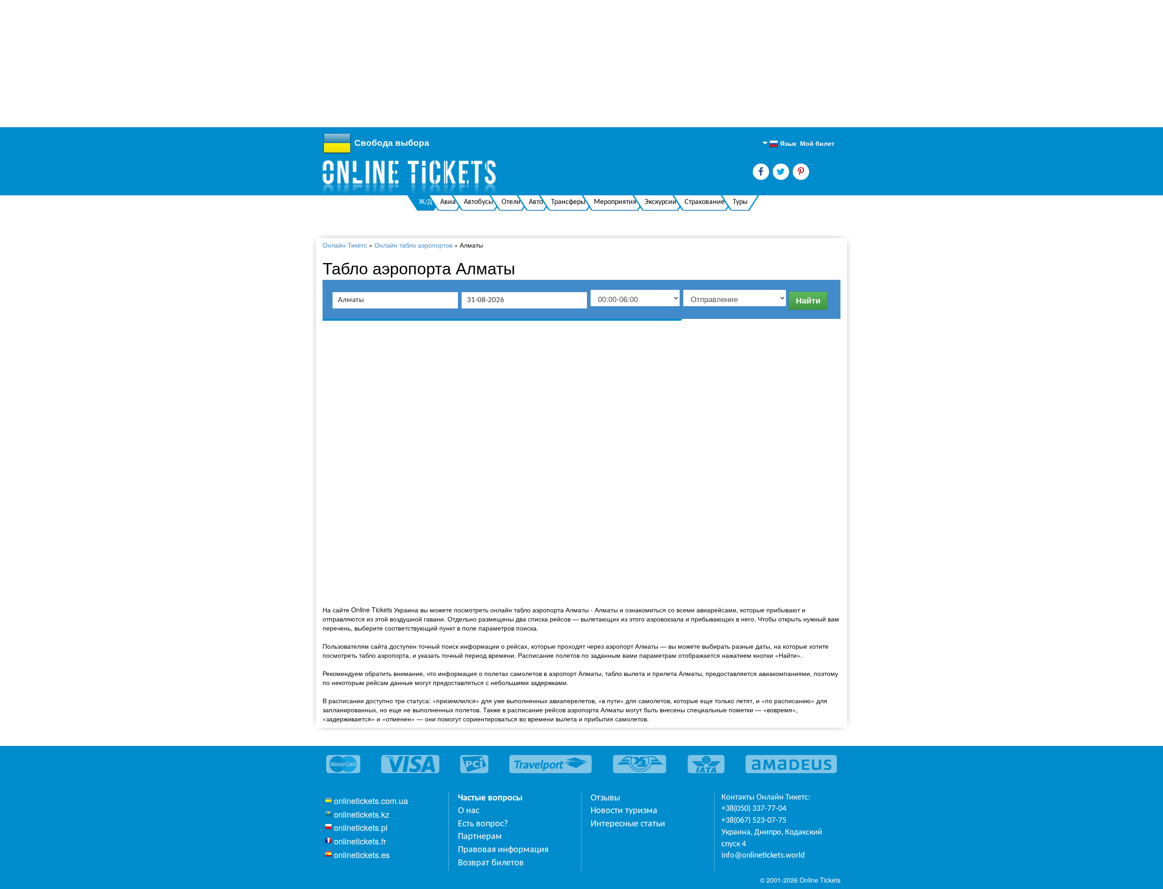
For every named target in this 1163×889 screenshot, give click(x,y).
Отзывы (605, 798)
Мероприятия (615, 202)
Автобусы (478, 202)
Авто (536, 202)
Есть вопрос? (483, 824)
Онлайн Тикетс (345, 244)
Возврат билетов (491, 863)
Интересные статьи (628, 824)
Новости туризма (624, 810)
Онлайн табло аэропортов (413, 244)
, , (771, 838)
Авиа (448, 202)
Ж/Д (425, 202)
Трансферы (568, 202)
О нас (468, 810)
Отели (511, 202)
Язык (782, 144)
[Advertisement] (272, 63)
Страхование (705, 202)
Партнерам (480, 836)
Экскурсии (660, 202)
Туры (740, 202)
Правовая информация (503, 849)
